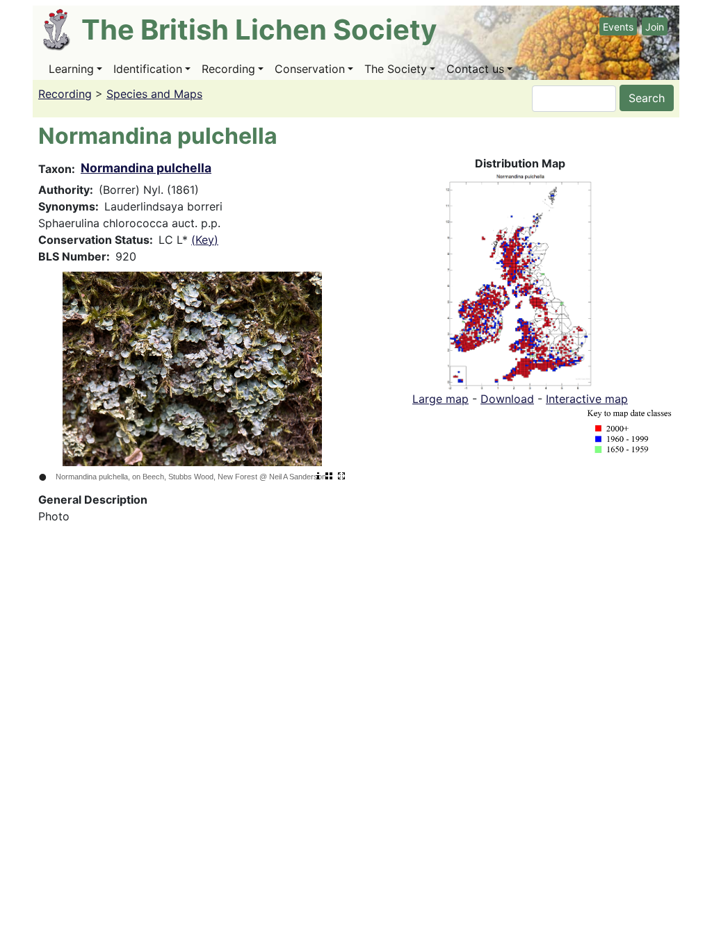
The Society (395, 69)
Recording (228, 69)
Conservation (310, 69)
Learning (71, 69)
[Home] (62, 30)
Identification (147, 69)
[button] (520, 280)
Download (507, 399)
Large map (440, 399)
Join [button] (654, 27)
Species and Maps (154, 94)
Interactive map (587, 399)
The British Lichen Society (259, 30)
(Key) (204, 240)
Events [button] (618, 27)
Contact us (475, 69)
